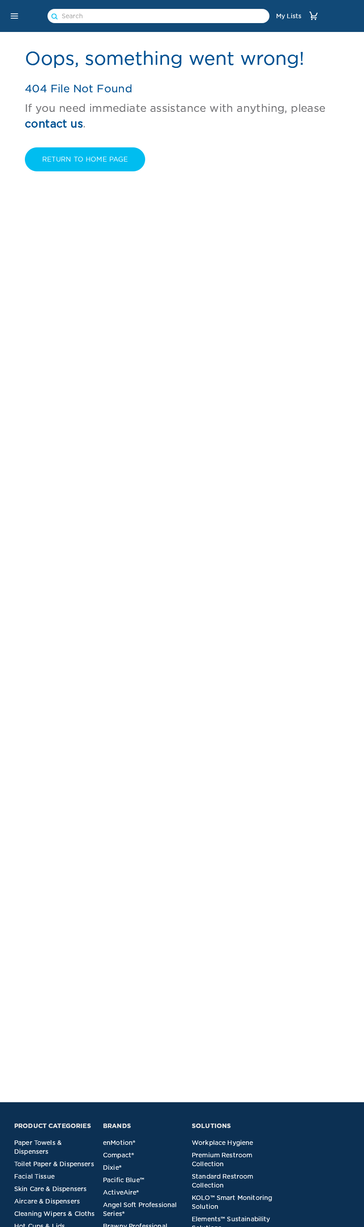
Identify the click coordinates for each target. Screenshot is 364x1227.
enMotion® (119, 1142)
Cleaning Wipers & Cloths (54, 1213)
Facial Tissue (34, 1176)
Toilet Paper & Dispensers (54, 1164)
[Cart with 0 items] (313, 16)
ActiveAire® (121, 1192)
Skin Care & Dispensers (50, 1188)
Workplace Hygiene (222, 1142)
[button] (14, 16)
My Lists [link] (288, 16)
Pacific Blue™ (123, 1179)
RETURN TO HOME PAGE (85, 159)
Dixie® (112, 1167)
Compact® (118, 1155)
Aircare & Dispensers (47, 1201)
